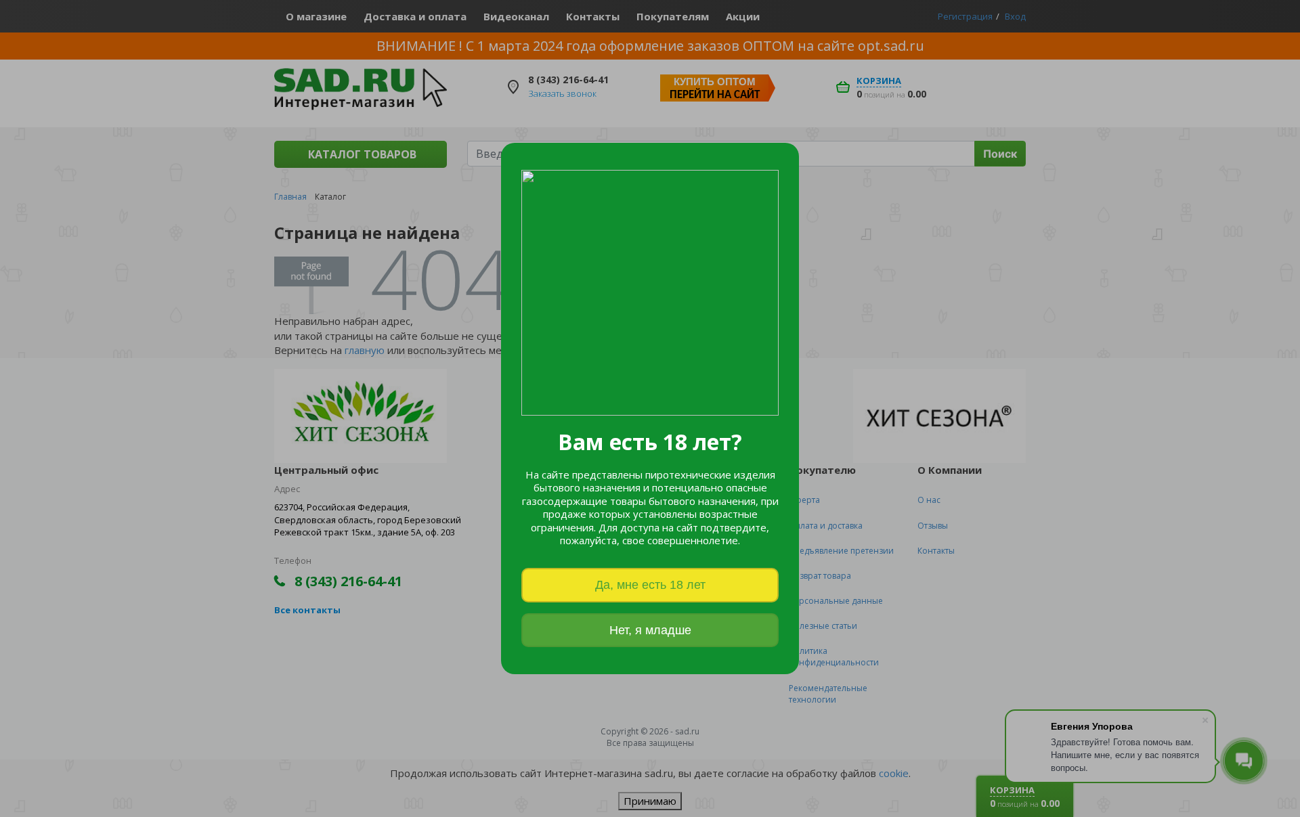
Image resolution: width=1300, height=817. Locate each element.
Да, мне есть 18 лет (650, 585)
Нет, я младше (650, 630)
